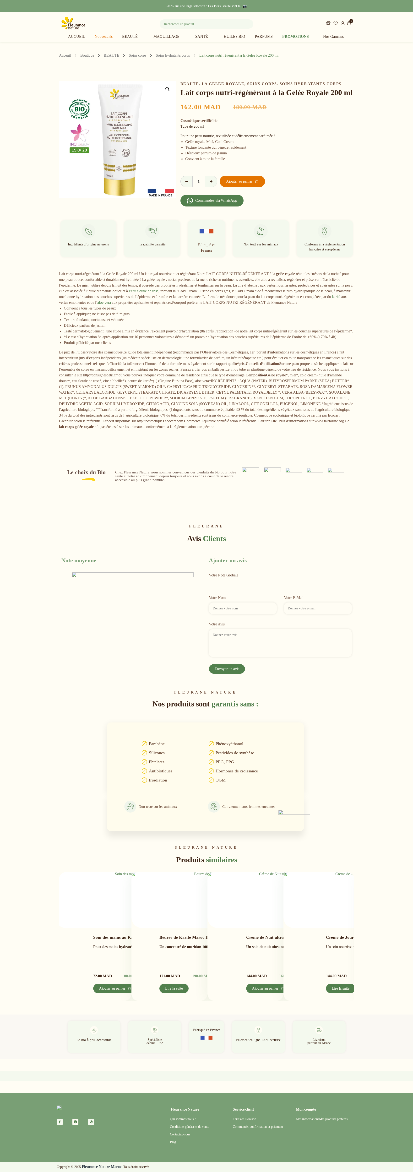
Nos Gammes (333, 36)
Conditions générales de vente (189, 1127)
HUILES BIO (234, 36)
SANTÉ (201, 36)
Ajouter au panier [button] (112, 988)
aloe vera (104, 302)
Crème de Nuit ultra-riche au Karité (279, 937)
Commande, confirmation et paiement (258, 1127)
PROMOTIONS (295, 36)
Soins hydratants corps (173, 55)
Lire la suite (174, 988)
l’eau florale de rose (143, 291)
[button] (167, 89)
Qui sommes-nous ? (183, 1119)
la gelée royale (223, 84)
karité (336, 297)
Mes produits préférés (333, 1119)
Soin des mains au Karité (116, 937)
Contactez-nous (180, 1134)
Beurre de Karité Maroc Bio (185, 937)
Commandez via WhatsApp (216, 200)
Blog (173, 1142)
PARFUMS (264, 36)
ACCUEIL (76, 36)
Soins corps (137, 55)
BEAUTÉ (130, 36)
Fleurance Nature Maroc (101, 1167)
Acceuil (65, 55)
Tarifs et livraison (244, 1119)
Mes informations (307, 1119)
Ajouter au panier (239, 181)
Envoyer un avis (227, 669)
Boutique (87, 55)
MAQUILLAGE (166, 36)
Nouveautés (104, 36)
